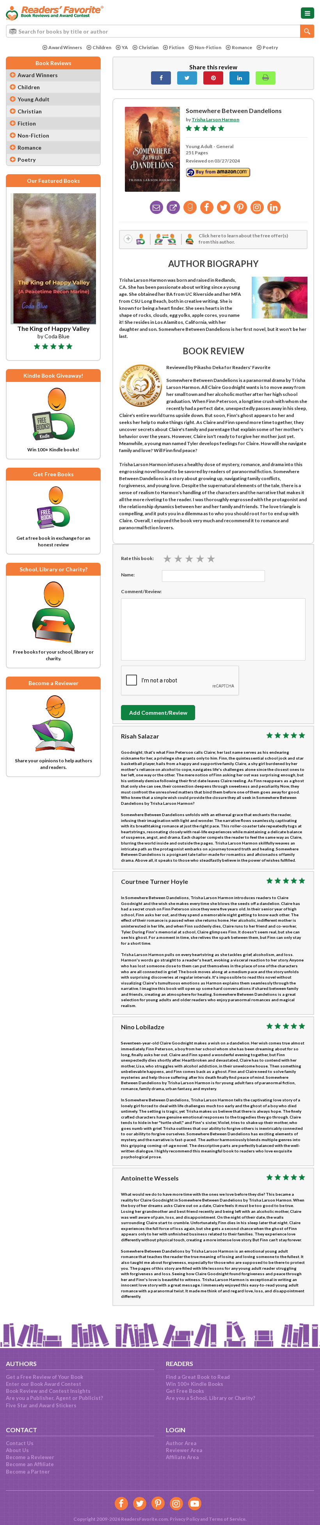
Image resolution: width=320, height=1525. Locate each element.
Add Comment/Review (158, 712)
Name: (128, 575)
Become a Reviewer (30, 1457)
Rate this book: (137, 558)
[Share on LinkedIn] (239, 78)
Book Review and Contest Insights (48, 1391)
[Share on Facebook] (161, 78)
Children (101, 47)
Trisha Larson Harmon (215, 119)
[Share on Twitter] (187, 78)
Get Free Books (185, 1391)
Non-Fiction (208, 47)
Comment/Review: (141, 591)
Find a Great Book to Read (198, 1377)
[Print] (266, 78)
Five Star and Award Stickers (41, 1405)
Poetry (270, 47)
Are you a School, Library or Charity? (210, 1398)
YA (125, 47)
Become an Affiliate (30, 1464)
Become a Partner (28, 1471)
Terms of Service (227, 1519)
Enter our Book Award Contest (43, 1384)
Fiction (176, 47)
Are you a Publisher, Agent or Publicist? (54, 1398)
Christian (148, 47)
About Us (17, 1450)
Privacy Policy (184, 1519)
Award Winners (65, 47)
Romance (242, 47)
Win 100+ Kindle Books (194, 1384)
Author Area (181, 1443)
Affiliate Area (182, 1457)
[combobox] (160, 31)
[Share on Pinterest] (213, 78)
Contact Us (20, 1443)
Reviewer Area (184, 1450)
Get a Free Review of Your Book (44, 1377)
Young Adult (34, 99)
